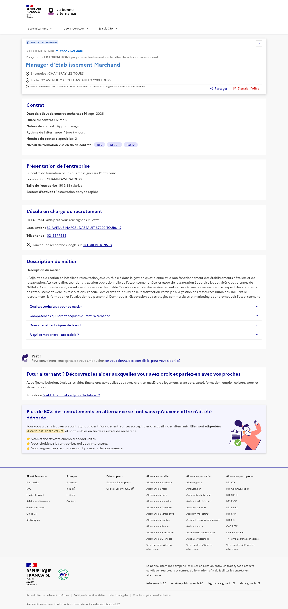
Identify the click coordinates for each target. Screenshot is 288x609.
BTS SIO (230, 519)
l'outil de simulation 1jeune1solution (69, 395)
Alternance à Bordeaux (159, 482)
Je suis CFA (106, 28)
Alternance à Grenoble (159, 538)
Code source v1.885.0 (118, 488)
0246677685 (56, 235)
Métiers (70, 494)
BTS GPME (232, 494)
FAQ (28, 488)
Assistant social (194, 526)
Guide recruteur (35, 507)
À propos (71, 482)
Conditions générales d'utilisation (151, 595)
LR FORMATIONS (95, 245)
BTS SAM (231, 513)
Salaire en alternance (38, 501)
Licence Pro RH (235, 532)
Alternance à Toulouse (159, 507)
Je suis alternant (37, 28)
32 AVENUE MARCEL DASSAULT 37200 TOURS (82, 227)
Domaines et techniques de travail (55, 325)
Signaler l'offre (248, 88)
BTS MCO (231, 501)
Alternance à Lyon (156, 494)
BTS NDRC (232, 507)
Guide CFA (32, 513)
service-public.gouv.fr (185, 583)
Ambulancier (193, 488)
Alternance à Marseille (158, 501)
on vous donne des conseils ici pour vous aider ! (140, 360)
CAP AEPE (232, 526)
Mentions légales (119, 595)
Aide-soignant (194, 482)
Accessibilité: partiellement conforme (47, 595)
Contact (71, 501)
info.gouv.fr (154, 583)
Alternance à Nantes (157, 519)
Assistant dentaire (196, 507)
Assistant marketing (197, 513)
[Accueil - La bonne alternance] (63, 574)
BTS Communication (237, 488)
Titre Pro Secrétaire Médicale (243, 538)
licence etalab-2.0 (106, 603)
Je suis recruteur (73, 28)
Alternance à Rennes (157, 526)
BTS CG (230, 482)
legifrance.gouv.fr (220, 583)
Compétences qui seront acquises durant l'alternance (70, 315)
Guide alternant (35, 494)
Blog (68, 488)
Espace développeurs (118, 482)
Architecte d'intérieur (198, 494)
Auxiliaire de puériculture (200, 532)
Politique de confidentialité (89, 595)
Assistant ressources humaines (203, 519)
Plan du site (32, 482)
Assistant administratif (198, 501)
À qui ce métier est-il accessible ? (54, 334)
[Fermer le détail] (259, 43)
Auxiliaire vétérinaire (197, 538)
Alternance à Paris (156, 488)
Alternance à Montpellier (160, 532)
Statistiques (33, 519)
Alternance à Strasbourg (160, 513)
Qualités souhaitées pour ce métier (56, 306)
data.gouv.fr (248, 583)
